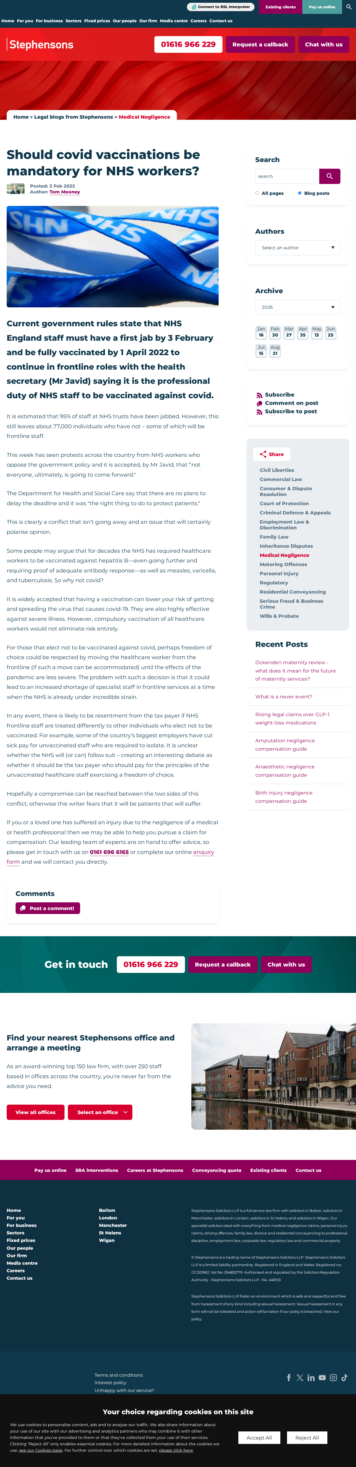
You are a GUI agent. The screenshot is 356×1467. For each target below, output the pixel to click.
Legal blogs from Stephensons (73, 117)
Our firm (148, 20)
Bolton (107, 1210)
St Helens (110, 1233)
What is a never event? (283, 696)
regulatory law (280, 1241)
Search (267, 160)
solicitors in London (231, 1218)
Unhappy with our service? (124, 1390)
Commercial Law (281, 479)
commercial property (321, 1241)
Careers (199, 20)
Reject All (307, 1438)
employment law (225, 1241)
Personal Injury (279, 573)
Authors (269, 231)
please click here (176, 1450)
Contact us (221, 20)
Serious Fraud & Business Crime (291, 604)
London (108, 1218)
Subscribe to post (291, 411)
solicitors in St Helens (268, 1218)
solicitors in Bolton (306, 1211)
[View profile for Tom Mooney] (15, 188)
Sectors (73, 20)
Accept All (259, 1438)
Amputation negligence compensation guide (285, 745)
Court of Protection (284, 503)
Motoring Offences (283, 564)
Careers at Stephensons (155, 1170)
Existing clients (281, 7)
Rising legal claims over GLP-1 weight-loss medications (292, 718)
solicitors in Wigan (313, 1218)
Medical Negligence (144, 117)
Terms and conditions (119, 1375)
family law (243, 1233)
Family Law (274, 537)
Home (7, 20)
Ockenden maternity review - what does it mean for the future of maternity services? (295, 670)
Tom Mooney (65, 192)
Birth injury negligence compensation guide (284, 797)
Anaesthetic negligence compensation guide (285, 771)
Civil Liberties (277, 470)
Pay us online (322, 7)
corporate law (254, 1241)
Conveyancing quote (216, 1170)
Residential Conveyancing (293, 592)
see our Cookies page (41, 1450)
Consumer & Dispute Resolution (286, 491)
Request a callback (260, 44)
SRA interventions (96, 1170)
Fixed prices (97, 20)
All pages (273, 193)
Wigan (107, 1240)
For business (49, 20)
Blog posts (317, 193)
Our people (125, 20)
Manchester (113, 1225)
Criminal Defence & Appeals (295, 512)
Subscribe (280, 394)
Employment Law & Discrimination (284, 524)
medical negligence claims (295, 1226)
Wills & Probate (279, 616)
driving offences (218, 1233)
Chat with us (324, 44)
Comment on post (291, 403)
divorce (260, 1233)
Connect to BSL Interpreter (224, 7)
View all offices (36, 1112)
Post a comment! (52, 908)
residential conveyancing (298, 1233)
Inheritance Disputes (286, 546)
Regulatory (274, 583)
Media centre (174, 20)
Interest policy (111, 1382)
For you (25, 20)
